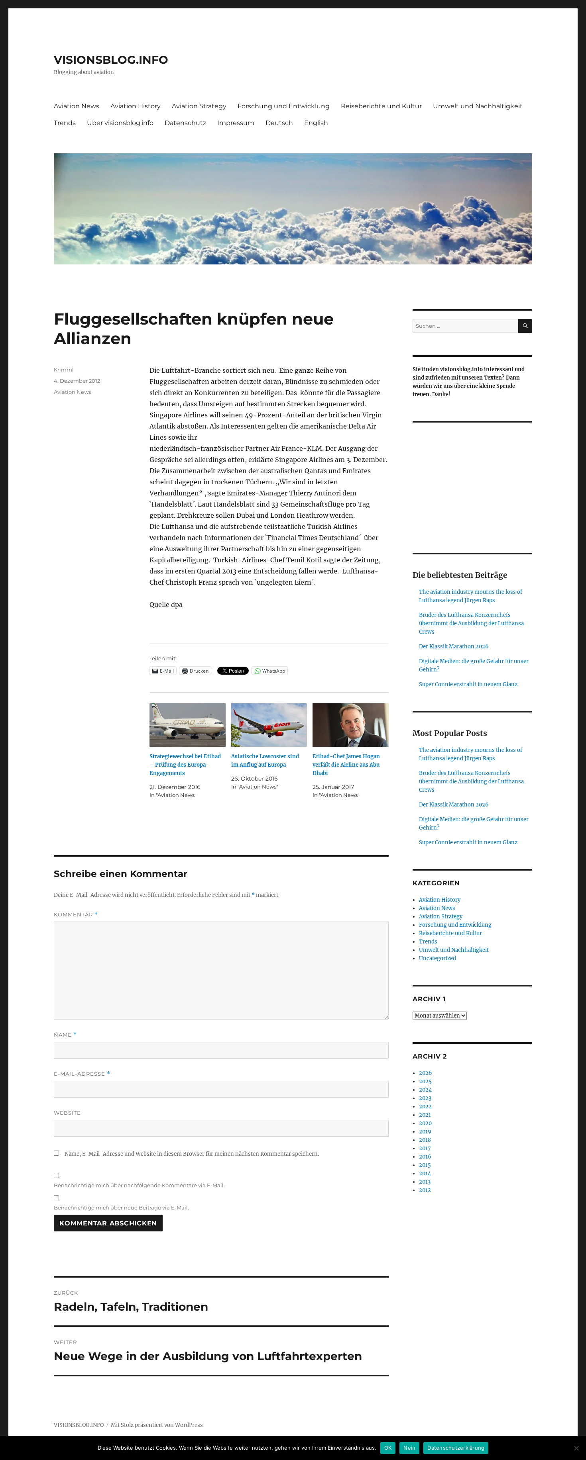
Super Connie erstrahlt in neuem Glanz (468, 684)
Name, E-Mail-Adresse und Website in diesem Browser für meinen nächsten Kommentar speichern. (192, 1154)
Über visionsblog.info (120, 123)
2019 (425, 1131)
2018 (425, 1140)
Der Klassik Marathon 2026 (454, 646)
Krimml (64, 369)
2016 (425, 1156)
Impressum (235, 123)
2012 (425, 1190)
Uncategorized (437, 958)
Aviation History (135, 106)
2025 (425, 1081)
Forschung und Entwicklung (284, 106)
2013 (425, 1181)
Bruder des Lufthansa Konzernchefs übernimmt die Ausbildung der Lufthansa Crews (471, 623)
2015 (425, 1165)
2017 (425, 1148)
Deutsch (279, 123)
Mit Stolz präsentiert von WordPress (157, 1425)
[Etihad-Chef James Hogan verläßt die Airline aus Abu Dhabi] (351, 725)
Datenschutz (185, 123)
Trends (65, 123)
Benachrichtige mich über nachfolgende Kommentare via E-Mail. (139, 1185)
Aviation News (76, 106)
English (316, 123)
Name (65, 1034)
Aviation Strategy (199, 106)
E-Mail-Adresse (82, 1074)
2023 (425, 1098)
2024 (425, 1089)
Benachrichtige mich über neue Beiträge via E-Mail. (121, 1207)
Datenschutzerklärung (455, 1447)
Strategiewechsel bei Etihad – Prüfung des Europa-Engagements (185, 765)
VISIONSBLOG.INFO (111, 60)
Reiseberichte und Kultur (381, 106)
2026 (425, 1073)
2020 (425, 1123)
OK (388, 1447)
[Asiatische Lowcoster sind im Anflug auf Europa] (269, 725)
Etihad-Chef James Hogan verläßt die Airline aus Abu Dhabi (346, 765)
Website (67, 1113)
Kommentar (76, 914)
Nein (409, 1447)
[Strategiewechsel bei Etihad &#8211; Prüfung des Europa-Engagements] (187, 725)
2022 (425, 1106)
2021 (425, 1115)
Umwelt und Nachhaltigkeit (478, 106)
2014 (425, 1173)
